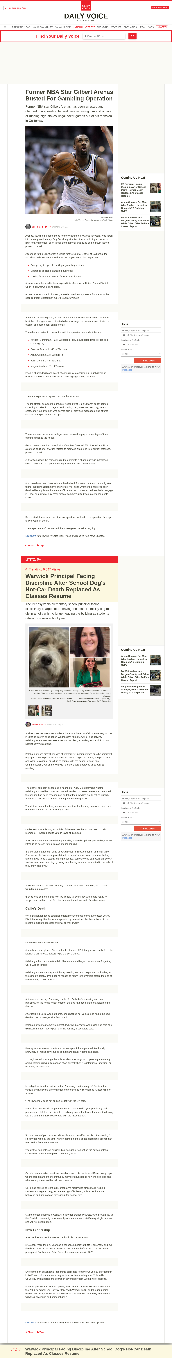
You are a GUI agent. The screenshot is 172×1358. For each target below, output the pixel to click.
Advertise (163, 27)
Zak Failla (36, 227)
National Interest (84, 27)
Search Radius (127, 350)
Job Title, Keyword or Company (135, 331)
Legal (142, 27)
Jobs (151, 27)
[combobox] (16, 8)
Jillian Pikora (37, 724)
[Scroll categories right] (169, 27)
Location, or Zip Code (130, 340)
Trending (102, 27)
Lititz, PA (33, 559)
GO (132, 36)
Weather (116, 27)
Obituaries (130, 27)
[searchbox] (19, 8)
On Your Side (63, 27)
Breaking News (21, 27)
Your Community (43, 27)
